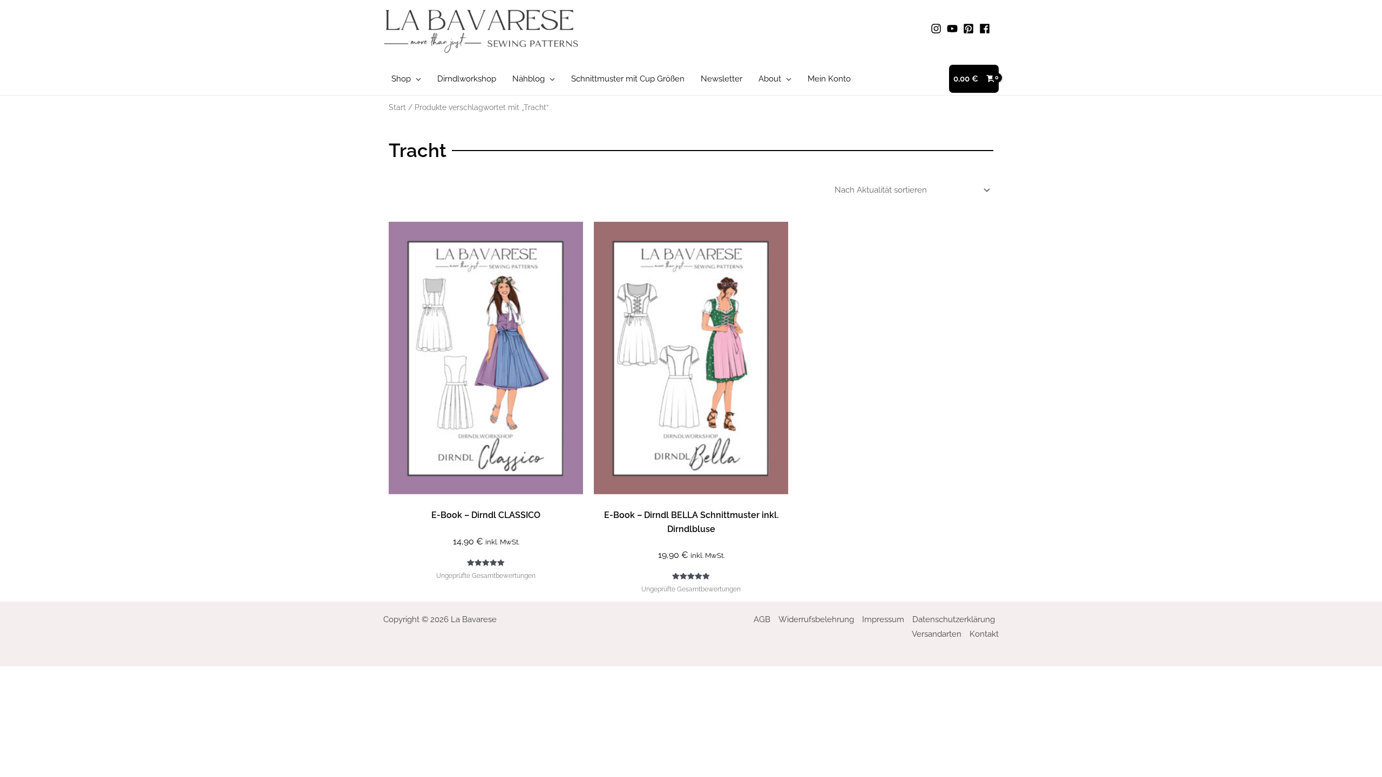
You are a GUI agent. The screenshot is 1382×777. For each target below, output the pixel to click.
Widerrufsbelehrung (816, 619)
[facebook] (986, 28)
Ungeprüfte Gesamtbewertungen (486, 576)
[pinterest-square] (970, 28)
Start (397, 107)
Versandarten (936, 634)
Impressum (883, 619)
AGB (762, 619)
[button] (416, 79)
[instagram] (938, 28)
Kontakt (984, 634)
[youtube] (954, 28)
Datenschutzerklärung (953, 619)
